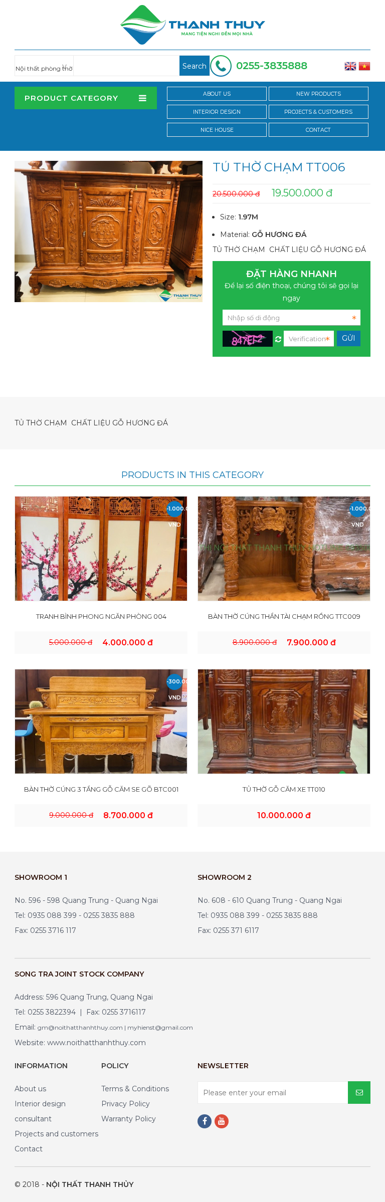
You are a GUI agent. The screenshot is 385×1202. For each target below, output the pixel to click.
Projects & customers (318, 112)
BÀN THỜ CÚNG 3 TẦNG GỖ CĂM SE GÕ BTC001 (101, 789)
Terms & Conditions (135, 1088)
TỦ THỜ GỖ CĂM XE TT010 (284, 789)
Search (194, 66)
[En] (350, 65)
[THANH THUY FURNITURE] (192, 24)
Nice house (217, 130)
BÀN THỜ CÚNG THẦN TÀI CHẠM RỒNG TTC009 (284, 616)
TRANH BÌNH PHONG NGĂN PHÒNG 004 (101, 616)
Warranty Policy (128, 1118)
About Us (217, 94)
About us (30, 1088)
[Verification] (278, 337)
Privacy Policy (125, 1103)
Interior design (217, 112)
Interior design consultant (40, 1111)
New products (318, 94)
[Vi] (364, 65)
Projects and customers (56, 1133)
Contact (318, 130)
